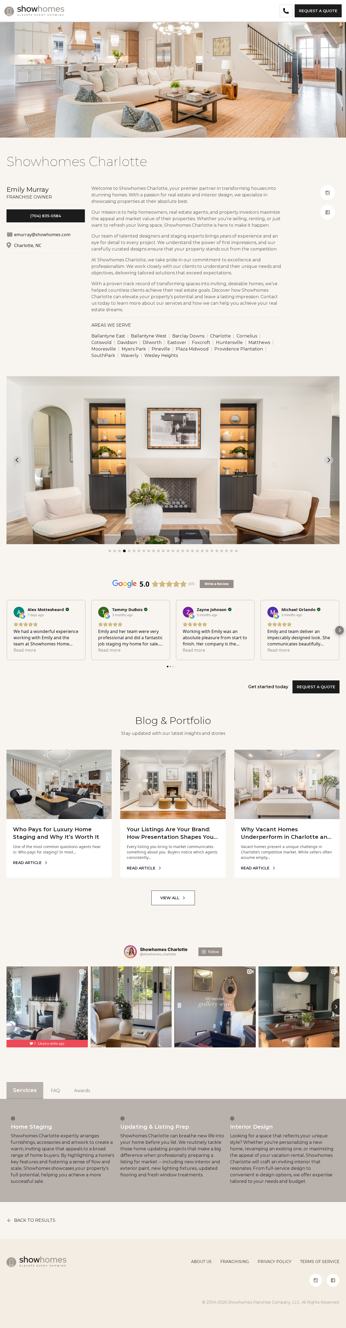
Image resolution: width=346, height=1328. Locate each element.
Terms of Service (320, 1261)
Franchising (234, 1261)
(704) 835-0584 (45, 215)
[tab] (109, 551)
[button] (6, 630)
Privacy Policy (274, 1261)
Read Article (27, 862)
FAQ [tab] (55, 1090)
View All (169, 897)
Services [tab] (25, 1090)
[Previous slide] (17, 460)
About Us (201, 1261)
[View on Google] (19, 612)
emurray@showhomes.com (42, 235)
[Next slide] (328, 460)
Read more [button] (25, 650)
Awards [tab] (82, 1090)
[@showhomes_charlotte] (130, 951)
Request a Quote (318, 10)
